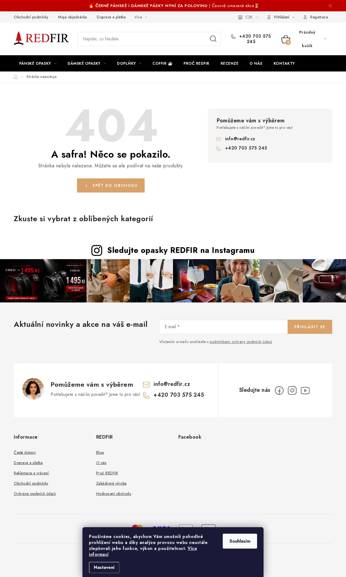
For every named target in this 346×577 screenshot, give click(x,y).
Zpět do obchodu (115, 185)
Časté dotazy (25, 452)
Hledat (213, 39)
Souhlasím (239, 541)
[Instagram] (292, 390)
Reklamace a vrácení (31, 473)
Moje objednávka (72, 17)
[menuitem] (38, 63)
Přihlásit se (309, 327)
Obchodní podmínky (31, 17)
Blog (100, 452)
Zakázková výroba (111, 483)
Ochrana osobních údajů (35, 493)
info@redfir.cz (240, 139)
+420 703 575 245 (254, 39)
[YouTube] (305, 390)
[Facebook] (279, 390)
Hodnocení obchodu (113, 493)
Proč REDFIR (107, 473)
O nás (101, 462)
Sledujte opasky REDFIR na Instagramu (181, 250)
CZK (249, 17)
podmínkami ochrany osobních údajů (241, 341)
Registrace (319, 17)
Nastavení (104, 567)
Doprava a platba (111, 17)
